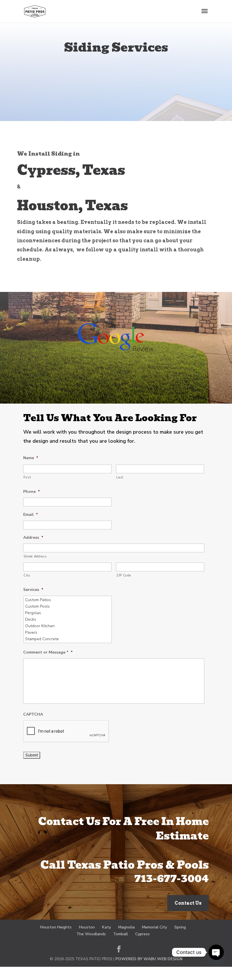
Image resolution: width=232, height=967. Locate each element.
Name (30, 458)
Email (30, 514)
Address (33, 537)
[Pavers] (68, 632)
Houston (87, 927)
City (26, 575)
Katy (106, 927)
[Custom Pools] (68, 606)
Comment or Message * (48, 652)
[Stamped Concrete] (68, 639)
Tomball (120, 934)
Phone (31, 491)
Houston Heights (56, 927)
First (27, 477)
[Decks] (68, 619)
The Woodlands (91, 934)
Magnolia (126, 927)
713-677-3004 (171, 878)
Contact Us (188, 903)
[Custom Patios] (68, 600)
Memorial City (154, 927)
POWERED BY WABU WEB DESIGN (148, 959)
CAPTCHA (33, 714)
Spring (180, 927)
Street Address (35, 556)
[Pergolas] (68, 613)
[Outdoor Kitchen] (68, 626)
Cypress (142, 934)
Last (120, 477)
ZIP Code (123, 575)
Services (33, 589)
